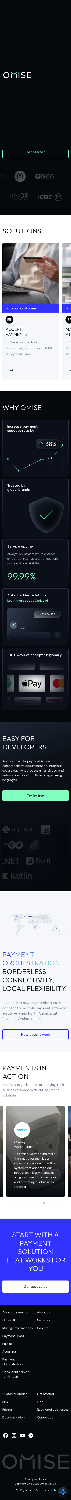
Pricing (7, 1409)
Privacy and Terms (35, 1479)
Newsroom (44, 1320)
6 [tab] (44, 1203)
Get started (35, 152)
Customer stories (14, 1394)
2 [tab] (20, 1203)
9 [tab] (62, 1203)
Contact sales (35, 1286)
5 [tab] (38, 1203)
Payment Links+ (13, 1336)
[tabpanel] (35, 1151)
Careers (43, 1328)
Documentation (13, 1417)
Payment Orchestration (12, 1361)
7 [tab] (50, 1203)
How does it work (35, 1034)
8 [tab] (56, 1203)
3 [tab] (26, 1203)
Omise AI (8, 1320)
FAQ (40, 1402)
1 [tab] (14, 1203)
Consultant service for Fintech (15, 1374)
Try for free (35, 796)
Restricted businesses (53, 1409)
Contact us (45, 1417)
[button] (24, 1490)
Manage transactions (17, 1328)
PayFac (7, 1344)
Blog (5, 1402)
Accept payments (15, 1312)
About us (43, 1312)
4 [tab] (32, 1203)
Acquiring (9, 1351)
